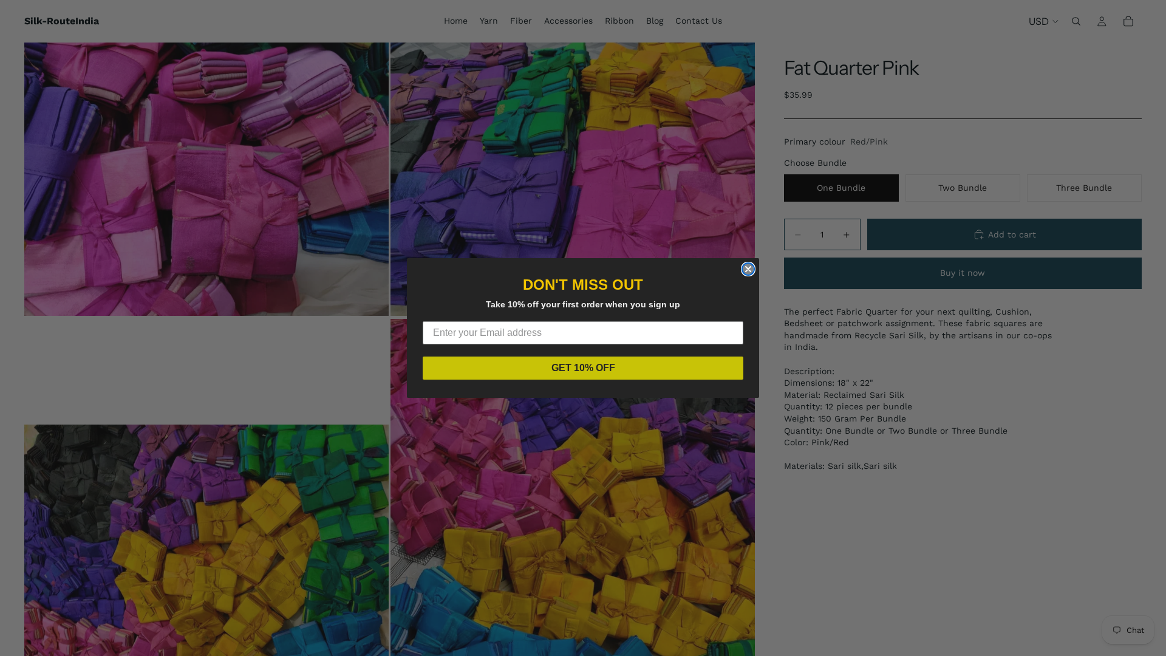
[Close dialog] (748, 269)
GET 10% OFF (583, 368)
